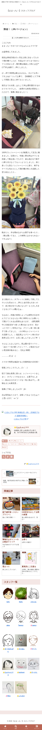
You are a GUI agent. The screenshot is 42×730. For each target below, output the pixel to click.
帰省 (35, 444)
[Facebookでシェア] (8, 457)
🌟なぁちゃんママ (21, 427)
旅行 (5, 447)
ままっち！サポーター (11, 444)
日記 (5, 441)
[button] (12, 457)
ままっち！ (19, 441)
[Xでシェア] (4, 457)
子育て (28, 444)
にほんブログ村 (20, 419)
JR (12, 441)
